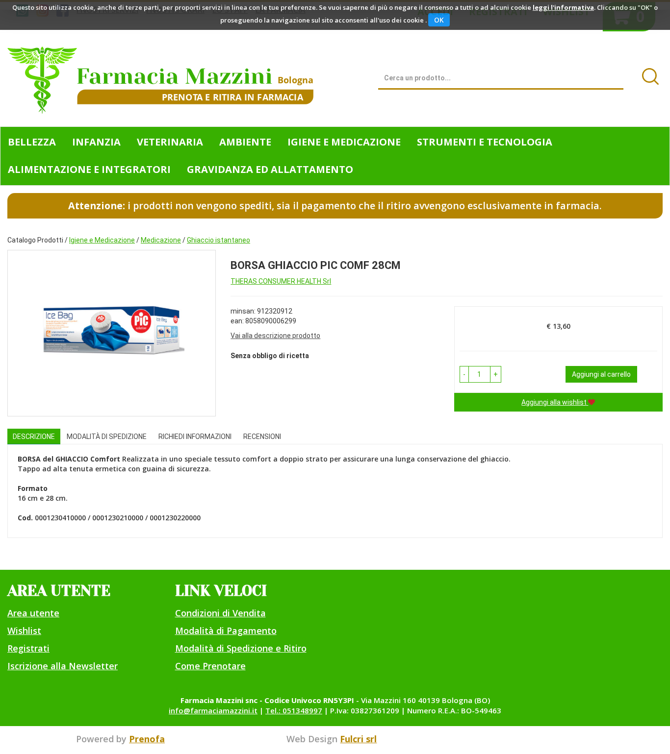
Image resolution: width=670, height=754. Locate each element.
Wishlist (24, 630)
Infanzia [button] (96, 141)
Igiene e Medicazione (102, 240)
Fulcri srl (358, 739)
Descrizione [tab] (34, 436)
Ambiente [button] (245, 141)
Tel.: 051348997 (293, 710)
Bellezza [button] (32, 141)
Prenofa (147, 739)
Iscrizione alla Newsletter (62, 666)
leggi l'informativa (563, 7)
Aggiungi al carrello (601, 374)
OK (439, 19)
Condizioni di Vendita (220, 613)
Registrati (28, 648)
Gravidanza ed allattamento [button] (270, 169)
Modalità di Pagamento (226, 630)
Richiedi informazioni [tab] (195, 436)
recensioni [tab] (262, 436)
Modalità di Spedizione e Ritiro (241, 648)
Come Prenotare (210, 666)
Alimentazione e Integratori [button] (89, 169)
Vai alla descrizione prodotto (275, 336)
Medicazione (161, 240)
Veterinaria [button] (170, 141)
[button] (464, 374)
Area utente (33, 613)
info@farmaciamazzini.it (213, 710)
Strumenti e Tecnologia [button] (484, 141)
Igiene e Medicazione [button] (344, 141)
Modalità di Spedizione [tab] (107, 436)
